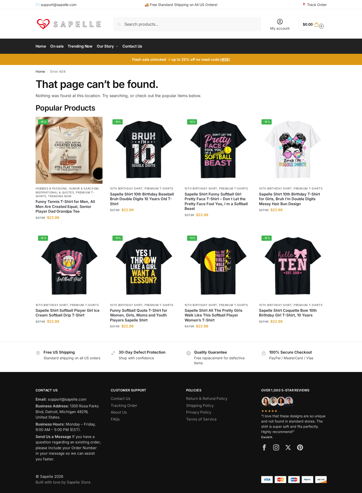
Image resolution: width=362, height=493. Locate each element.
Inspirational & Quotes (55, 192)
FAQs (115, 419)
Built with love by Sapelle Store (63, 482)
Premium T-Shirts (159, 188)
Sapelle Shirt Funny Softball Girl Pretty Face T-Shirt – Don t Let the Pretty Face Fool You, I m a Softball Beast (216, 201)
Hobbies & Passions (51, 188)
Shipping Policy (200, 405)
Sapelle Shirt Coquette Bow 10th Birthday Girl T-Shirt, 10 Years (288, 313)
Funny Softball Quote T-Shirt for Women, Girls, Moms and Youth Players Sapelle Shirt (138, 315)
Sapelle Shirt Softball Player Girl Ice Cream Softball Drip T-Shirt (68, 313)
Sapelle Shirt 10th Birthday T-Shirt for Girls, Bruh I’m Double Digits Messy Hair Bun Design (289, 199)
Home (40, 71)
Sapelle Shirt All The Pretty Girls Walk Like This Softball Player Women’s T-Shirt (213, 315)
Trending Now (59, 196)
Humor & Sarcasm (84, 188)
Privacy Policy (198, 412)
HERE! (225, 59)
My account (280, 28)
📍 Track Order (314, 4)
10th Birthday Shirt (126, 188)
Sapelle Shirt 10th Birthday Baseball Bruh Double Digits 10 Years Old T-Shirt (142, 199)
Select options (69, 228)
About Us (119, 412)
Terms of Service (201, 419)
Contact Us (120, 398)
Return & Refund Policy (206, 398)
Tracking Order (124, 405)
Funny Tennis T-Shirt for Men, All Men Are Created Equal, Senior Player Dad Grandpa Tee (65, 206)
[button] (312, 24)
